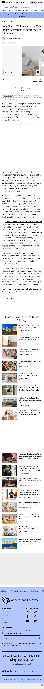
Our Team (5, 611)
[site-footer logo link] (7, 672)
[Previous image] (35, 80)
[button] (22, 64)
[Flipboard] (35, 621)
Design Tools (34, 10)
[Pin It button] (11, 72)
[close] (42, 685)
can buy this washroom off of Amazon (21, 289)
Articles (25, 10)
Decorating (17, 10)
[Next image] (40, 80)
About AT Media (20, 672)
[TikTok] (35, 612)
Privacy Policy (14, 645)
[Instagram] (27, 612)
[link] (30, 326)
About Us (5, 615)
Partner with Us (37, 672)
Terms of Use (24, 679)
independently (8, 96)
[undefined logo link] (16, 2)
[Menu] (3, 2)
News (10, 21)
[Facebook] (27, 616)
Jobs (28, 672)
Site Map (5, 622)
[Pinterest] (35, 616)
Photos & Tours (6, 10)
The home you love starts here (25, 590)
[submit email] (39, 637)
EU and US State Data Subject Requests (28, 680)
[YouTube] (27, 621)
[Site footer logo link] (22, 600)
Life (3, 21)
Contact (4, 619)
